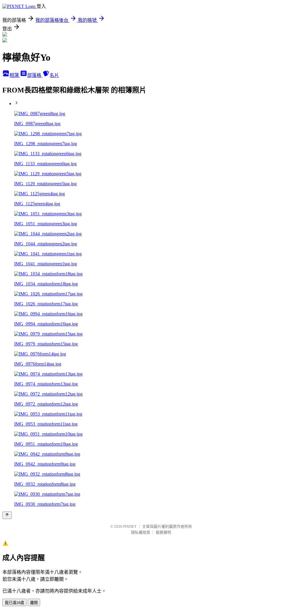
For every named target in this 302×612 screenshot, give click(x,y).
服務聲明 (163, 532)
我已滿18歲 (14, 603)
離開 (34, 603)
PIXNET (130, 526)
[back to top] (7, 515)
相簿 (14, 75)
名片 (54, 75)
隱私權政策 (140, 532)
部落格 (34, 75)
